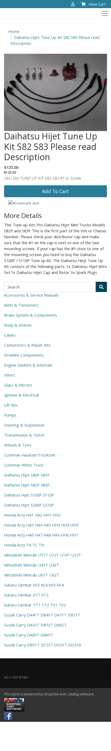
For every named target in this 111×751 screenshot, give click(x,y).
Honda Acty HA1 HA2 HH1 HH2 (32, 515)
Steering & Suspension (24, 425)
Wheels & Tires (17, 445)
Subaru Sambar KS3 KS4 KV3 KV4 (34, 585)
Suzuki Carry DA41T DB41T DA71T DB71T (42, 615)
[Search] (101, 287)
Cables (10, 335)
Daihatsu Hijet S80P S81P (27, 475)
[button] (73, 4)
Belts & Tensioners (21, 305)
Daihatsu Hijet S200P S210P (29, 505)
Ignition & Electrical (21, 395)
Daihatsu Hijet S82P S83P (27, 485)
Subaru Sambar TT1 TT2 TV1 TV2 (35, 605)
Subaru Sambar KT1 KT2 (26, 595)
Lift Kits (11, 405)
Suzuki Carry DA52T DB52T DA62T (35, 625)
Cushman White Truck (23, 465)
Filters (9, 375)
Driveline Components (24, 355)
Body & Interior (18, 325)
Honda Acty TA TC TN (24, 545)
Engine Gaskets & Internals (28, 365)
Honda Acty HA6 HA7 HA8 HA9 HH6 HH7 (41, 535)
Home (13, 31)
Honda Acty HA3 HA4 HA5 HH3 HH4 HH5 (41, 525)
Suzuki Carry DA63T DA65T (28, 635)
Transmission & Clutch (24, 435)
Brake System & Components (30, 315)
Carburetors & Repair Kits (27, 345)
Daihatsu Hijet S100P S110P (29, 495)
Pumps (10, 415)
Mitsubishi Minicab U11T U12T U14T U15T (42, 555)
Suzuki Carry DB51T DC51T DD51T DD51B (42, 645)
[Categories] (104, 12)
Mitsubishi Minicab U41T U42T (31, 565)
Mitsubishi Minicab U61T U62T (31, 575)
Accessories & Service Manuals (31, 295)
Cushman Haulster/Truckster (30, 455)
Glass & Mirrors (18, 385)
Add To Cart (55, 191)
